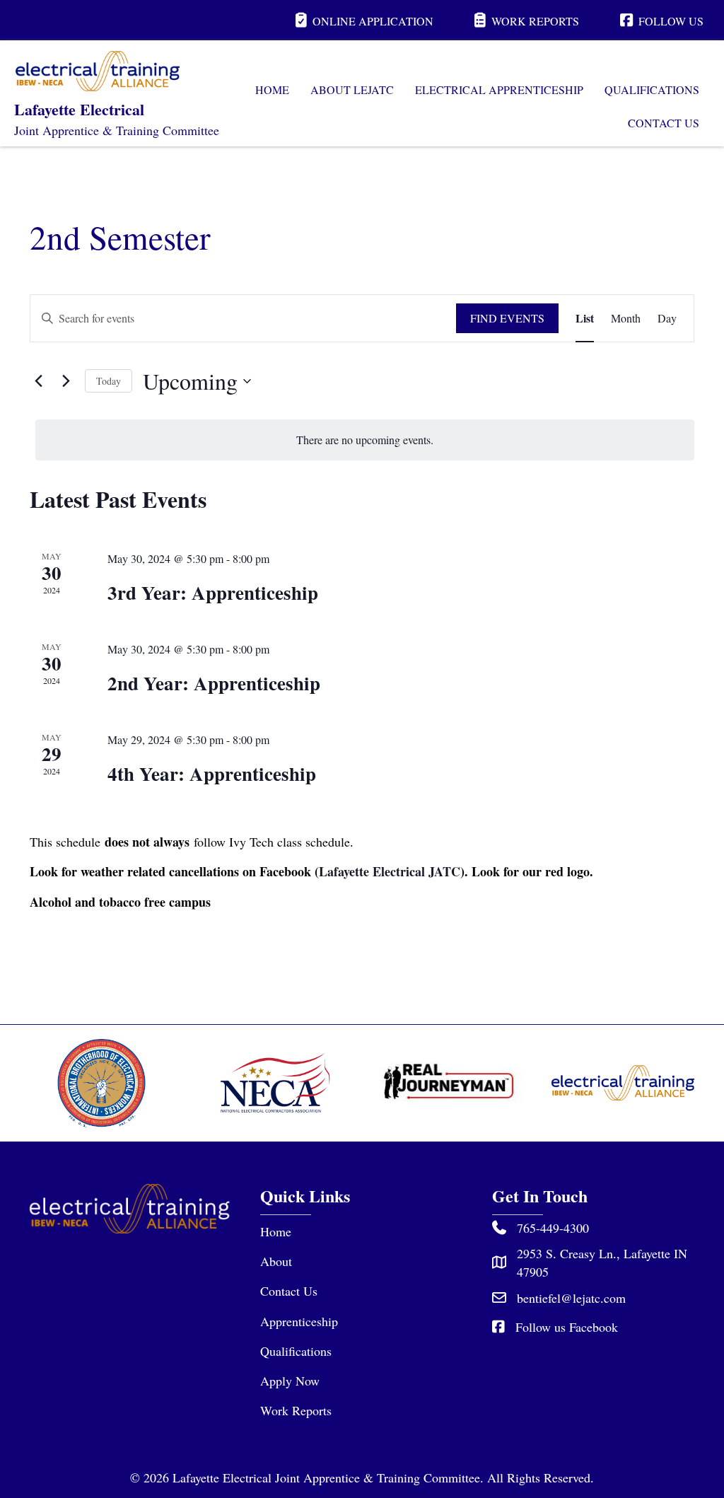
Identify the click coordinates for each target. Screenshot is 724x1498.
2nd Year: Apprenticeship (213, 683)
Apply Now (290, 1380)
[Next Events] (65, 381)
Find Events (507, 317)
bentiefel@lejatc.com (571, 1297)
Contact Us (288, 1290)
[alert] (364, 439)
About (276, 1261)
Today (108, 381)
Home (275, 1231)
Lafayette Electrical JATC (389, 871)
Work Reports (296, 1410)
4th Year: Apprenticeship (211, 773)
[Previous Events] (38, 381)
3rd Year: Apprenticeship (212, 592)
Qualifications (296, 1350)
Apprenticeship (299, 1321)
